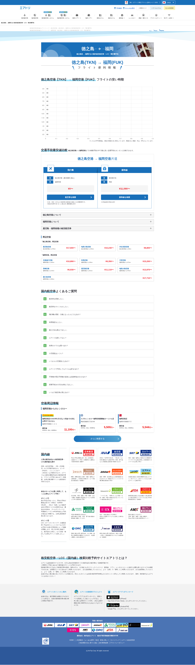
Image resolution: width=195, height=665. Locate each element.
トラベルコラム (156, 8)
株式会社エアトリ (90, 636)
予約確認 (119, 8)
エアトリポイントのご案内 (56, 592)
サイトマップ (115, 640)
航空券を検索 (70, 197)
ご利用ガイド (142, 8)
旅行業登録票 (103, 643)
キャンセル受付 (130, 8)
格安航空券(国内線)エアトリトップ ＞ (40, 28)
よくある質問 (89, 640)
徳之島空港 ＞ (55, 28)
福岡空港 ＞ (54, 30)
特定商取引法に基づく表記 (88, 643)
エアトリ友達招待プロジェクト (91, 592)
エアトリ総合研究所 (128, 640)
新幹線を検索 (124, 197)
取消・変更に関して (102, 640)
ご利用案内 (79, 640)
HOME (71, 640)
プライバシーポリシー (117, 643)
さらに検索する (97, 439)
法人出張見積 (169, 8)
